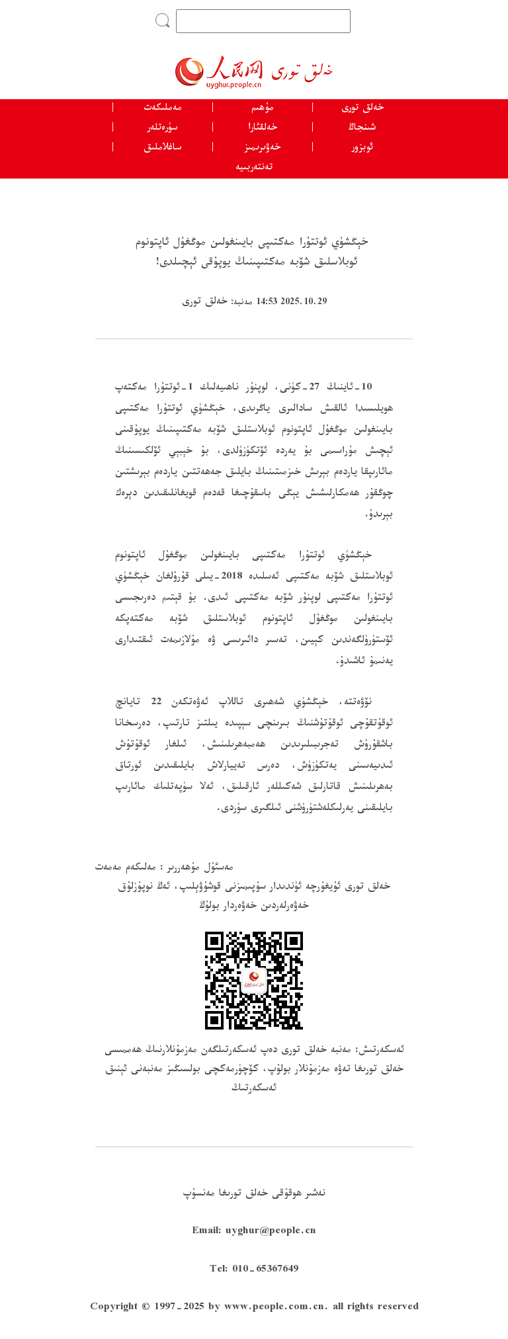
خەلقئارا (262, 129)
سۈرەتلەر (163, 129)
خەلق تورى (362, 109)
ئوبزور (362, 149)
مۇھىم (262, 109)
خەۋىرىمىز (262, 149)
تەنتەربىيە (254, 168)
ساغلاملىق (163, 149)
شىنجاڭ (362, 129)
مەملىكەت (163, 109)
